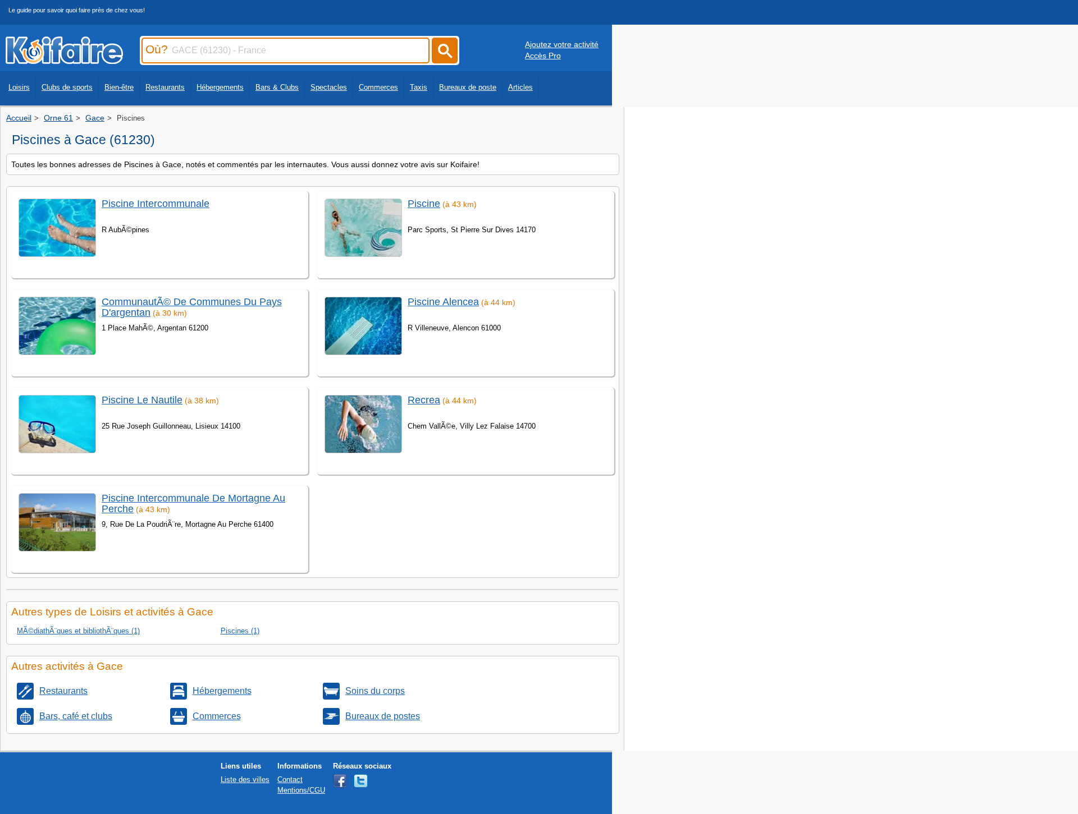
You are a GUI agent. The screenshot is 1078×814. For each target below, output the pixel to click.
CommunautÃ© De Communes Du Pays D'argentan (192, 307)
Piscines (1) (240, 631)
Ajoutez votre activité (562, 44)
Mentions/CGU (301, 790)
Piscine (424, 203)
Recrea (424, 400)
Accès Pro (543, 55)
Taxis (418, 87)
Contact (290, 779)
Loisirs (19, 87)
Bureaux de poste (467, 87)
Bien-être (119, 87)
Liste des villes (245, 779)
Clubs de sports (67, 87)
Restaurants (165, 87)
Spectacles (328, 87)
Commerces (378, 87)
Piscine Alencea (443, 301)
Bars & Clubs (277, 87)
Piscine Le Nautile (142, 400)
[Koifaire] (64, 60)
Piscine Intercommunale (155, 203)
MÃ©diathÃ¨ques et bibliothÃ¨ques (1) (78, 631)
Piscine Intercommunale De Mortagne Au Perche (193, 503)
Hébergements (220, 87)
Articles (520, 87)
